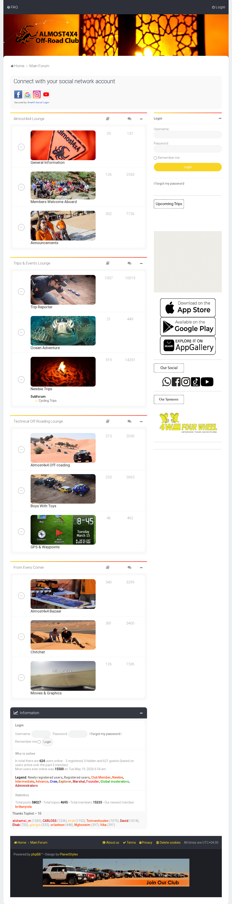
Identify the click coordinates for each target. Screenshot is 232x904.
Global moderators (114, 781)
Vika (103, 825)
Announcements (44, 242)
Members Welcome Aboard (54, 201)
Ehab (16, 825)
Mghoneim (82, 825)
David (124, 821)
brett (71, 821)
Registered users (77, 777)
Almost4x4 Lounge (29, 118)
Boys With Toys (43, 506)
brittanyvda (23, 806)
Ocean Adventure (45, 347)
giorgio (35, 825)
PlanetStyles (69, 854)
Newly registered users (45, 777)
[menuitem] (12, 7)
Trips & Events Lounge (32, 263)
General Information (48, 162)
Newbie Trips (41, 389)
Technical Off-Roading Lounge (38, 421)
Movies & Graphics (46, 693)
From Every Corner (29, 567)
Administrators (26, 785)
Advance (42, 781)
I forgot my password (105, 734)
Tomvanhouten (98, 821)
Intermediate (24, 781)
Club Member (101, 777)
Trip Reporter (42, 307)
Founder (92, 781)
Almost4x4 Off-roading (50, 465)
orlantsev (58, 825)
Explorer (65, 781)
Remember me (26, 741)
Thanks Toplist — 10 (26, 813)
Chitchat (38, 652)
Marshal (79, 781)
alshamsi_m (21, 821)
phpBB (36, 854)
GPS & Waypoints (45, 547)
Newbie (117, 777)
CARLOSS (50, 821)
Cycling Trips (47, 400)
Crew (53, 781)
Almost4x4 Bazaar (46, 611)
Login (19, 725)
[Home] (53, 35)
